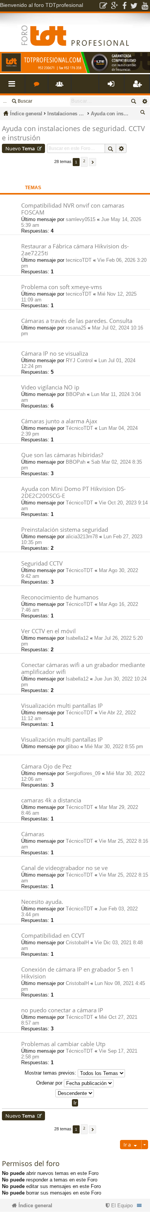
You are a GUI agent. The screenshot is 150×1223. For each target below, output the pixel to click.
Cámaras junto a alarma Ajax (59, 421)
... (5, 101)
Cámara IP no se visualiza (54, 353)
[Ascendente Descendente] (75, 1093)
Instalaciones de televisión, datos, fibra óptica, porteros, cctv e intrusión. (66, 113)
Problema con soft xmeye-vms (61, 287)
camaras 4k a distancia (51, 800)
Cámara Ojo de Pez (46, 766)
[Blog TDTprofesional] (103, 6)
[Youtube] (145, 6)
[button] (92, 162)
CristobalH (77, 942)
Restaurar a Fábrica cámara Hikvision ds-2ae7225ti (75, 250)
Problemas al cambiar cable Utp (63, 1044)
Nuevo (20, 148)
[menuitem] (118, 1205)
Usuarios (61, 86)
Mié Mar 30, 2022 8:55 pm (114, 746)
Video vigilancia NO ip (50, 387)
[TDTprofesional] (75, 71)
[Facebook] (124, 6)
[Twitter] (134, 6)
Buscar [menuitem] (144, 113)
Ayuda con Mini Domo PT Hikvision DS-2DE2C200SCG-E (73, 492)
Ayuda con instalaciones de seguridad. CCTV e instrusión (110, 113)
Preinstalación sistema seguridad (64, 529)
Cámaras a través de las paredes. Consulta (76, 320)
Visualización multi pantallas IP (62, 705)
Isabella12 (77, 638)
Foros (38, 86)
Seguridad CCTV (42, 563)
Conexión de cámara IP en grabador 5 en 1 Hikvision (77, 973)
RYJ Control (79, 360)
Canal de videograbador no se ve (64, 868)
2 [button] (84, 160)
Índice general (26, 113)
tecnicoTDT (79, 260)
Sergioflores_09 (83, 773)
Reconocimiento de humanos (59, 597)
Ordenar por (50, 1083)
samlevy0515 (80, 219)
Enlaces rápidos (13, 86)
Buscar (25, 101)
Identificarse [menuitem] (113, 86)
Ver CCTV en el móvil (48, 631)
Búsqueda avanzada (144, 101)
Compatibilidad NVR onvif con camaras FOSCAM (72, 209)
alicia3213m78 (82, 536)
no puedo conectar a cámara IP (62, 1010)
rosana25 (76, 328)
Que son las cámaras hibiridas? (62, 455)
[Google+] (114, 6)
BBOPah (75, 394)
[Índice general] (75, 29)
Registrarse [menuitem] (138, 86)
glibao (72, 746)
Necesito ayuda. (42, 901)
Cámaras (32, 834)
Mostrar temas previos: (51, 1073)
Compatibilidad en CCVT (53, 935)
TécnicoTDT (79, 428)
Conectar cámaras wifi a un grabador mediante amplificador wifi (83, 668)
